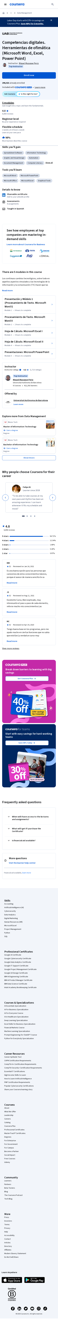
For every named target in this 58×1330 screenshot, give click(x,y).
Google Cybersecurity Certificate (17, 958)
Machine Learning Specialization (17, 1031)
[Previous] (5, 497)
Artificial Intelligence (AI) (14, 907)
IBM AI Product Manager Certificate (18, 980)
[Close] (51, 20)
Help (6, 1231)
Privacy (7, 1228)
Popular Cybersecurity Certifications (19, 1086)
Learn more (40, 87)
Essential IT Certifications (14, 1071)
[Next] (52, 497)
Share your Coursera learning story (18, 1089)
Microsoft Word (10, 175)
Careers (7, 1119)
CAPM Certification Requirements (17, 1060)
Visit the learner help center (22, 862)
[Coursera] (17, 4)
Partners (7, 1184)
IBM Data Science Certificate (15, 984)
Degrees (7, 1137)
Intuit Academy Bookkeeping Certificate (20, 987)
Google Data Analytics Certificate (17, 962)
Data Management (24, 13)
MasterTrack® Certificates (14, 1133)
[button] (49, 162)
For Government (11, 1144)
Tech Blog (8, 1199)
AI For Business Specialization (16, 1009)
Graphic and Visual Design (14, 158)
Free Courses (9, 1158)
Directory (8, 1246)
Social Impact (9, 1155)
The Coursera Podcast (13, 1195)
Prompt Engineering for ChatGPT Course (20, 1035)
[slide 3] (30, 516)
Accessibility (9, 1235)
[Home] (3, 13)
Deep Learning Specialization (16, 1020)
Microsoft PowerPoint (29, 175)
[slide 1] (23, 516)
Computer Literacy (35, 163)
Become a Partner (11, 1151)
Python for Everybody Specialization (19, 1038)
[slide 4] (34, 516)
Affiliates (7, 1250)
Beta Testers (9, 1188)
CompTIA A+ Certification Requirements (20, 1064)
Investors (8, 1221)
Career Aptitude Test (12, 1057)
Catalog (7, 1122)
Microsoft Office (10, 180)
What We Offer (10, 1111)
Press (6, 1217)
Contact (7, 1239)
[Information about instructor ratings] (20, 370)
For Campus (9, 1147)
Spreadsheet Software (13, 152)
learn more (26, 872)
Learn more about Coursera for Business (26, 244)
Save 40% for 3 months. (32, 23)
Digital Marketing (11, 918)
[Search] (52, 4)
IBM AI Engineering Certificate (16, 976)
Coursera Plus (10, 1126)
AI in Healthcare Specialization (16, 1016)
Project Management (12, 929)
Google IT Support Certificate (16, 965)
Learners (7, 1180)
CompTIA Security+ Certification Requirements (23, 1068)
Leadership (8, 1115)
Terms (7, 1224)
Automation (33, 158)
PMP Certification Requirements (17, 1082)
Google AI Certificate (12, 955)
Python (7, 932)
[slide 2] (27, 516)
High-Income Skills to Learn (15, 1075)
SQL (6, 936)
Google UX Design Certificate (16, 973)
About (6, 1108)
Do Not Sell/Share (11, 1257)
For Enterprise (10, 1140)
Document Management (13, 163)
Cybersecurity (10, 911)
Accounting (8, 904)
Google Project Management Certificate (20, 969)
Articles (7, 1242)
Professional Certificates (14, 1129)
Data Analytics (10, 914)
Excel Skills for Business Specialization (19, 1024)
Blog (6, 1191)
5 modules (8, 103)
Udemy (7, 1162)
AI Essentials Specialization (15, 1006)
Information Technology (36, 152)
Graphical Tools (44, 180)
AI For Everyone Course (13, 1013)
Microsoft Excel (27, 180)
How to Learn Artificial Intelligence (18, 1078)
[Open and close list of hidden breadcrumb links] (11, 13)
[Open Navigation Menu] (5, 4)
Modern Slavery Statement (15, 1253)
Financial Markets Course (14, 1027)
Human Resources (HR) (13, 922)
